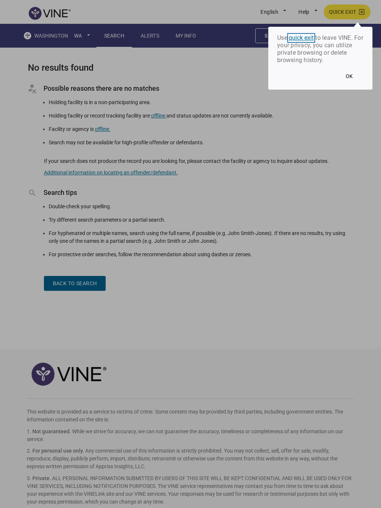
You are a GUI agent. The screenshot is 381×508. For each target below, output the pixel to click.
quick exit (301, 38)
